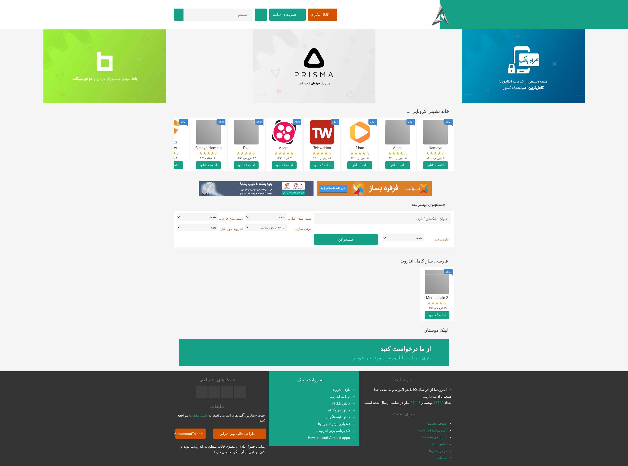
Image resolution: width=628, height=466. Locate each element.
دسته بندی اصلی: (300, 218)
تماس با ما (439, 444)
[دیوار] (314, 66)
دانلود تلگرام (341, 403)
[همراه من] (523, 66)
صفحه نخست (437, 423)
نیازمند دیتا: (441, 239)
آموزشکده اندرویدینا (432, 430)
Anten (397, 148)
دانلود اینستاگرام (338, 417)
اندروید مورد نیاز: (231, 229)
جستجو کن (346, 239)
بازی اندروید (341, 390)
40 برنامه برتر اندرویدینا (332, 431)
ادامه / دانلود (435, 165)
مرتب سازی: (303, 229)
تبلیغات (442, 458)
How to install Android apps (329, 438)
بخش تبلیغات (198, 415)
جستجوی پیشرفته (434, 437)
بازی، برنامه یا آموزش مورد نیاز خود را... (389, 352)
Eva (246, 148)
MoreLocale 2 (437, 298)
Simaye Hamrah (208, 148)
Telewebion (322, 148)
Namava (435, 148)
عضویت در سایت (285, 14)
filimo (360, 148)
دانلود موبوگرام (339, 410)
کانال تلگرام (320, 14)
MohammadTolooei (189, 434)
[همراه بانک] (104, 66)
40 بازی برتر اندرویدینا (334, 424)
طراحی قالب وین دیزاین (237, 434)
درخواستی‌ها (438, 451)
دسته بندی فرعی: (231, 218)
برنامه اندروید (340, 396)
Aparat (284, 148)
